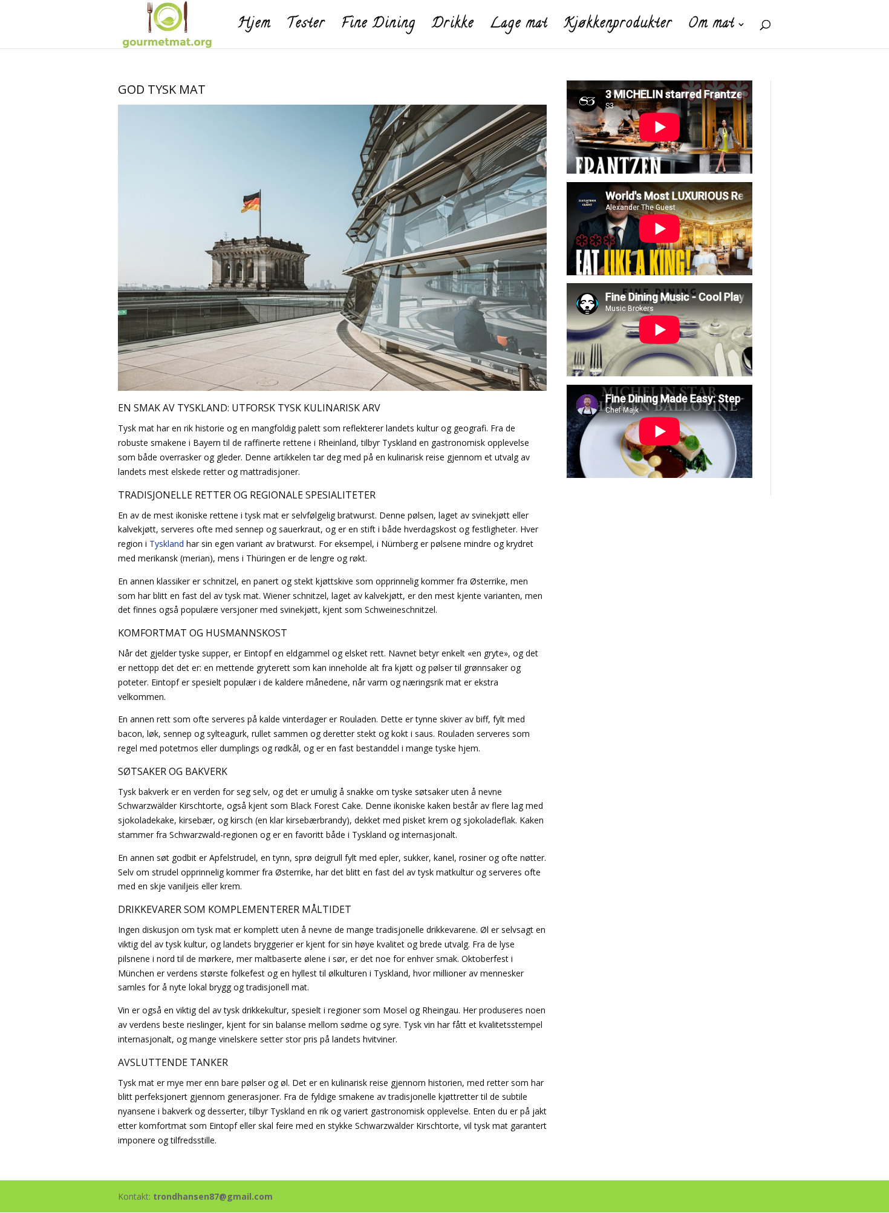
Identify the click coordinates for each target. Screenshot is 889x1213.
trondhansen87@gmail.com (213, 1196)
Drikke (453, 27)
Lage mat (519, 27)
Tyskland (166, 543)
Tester (306, 27)
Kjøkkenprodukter (618, 27)
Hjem (254, 27)
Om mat (711, 27)
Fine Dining (378, 27)
